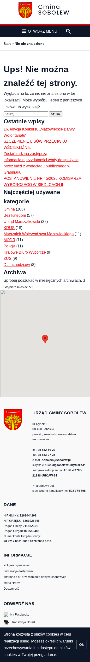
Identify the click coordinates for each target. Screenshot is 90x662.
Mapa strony (12, 583)
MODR (9, 240)
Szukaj (56, 114)
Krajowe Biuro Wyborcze (25, 252)
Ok (81, 645)
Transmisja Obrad (19, 623)
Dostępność (11, 588)
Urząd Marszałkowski (22, 222)
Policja (9, 246)
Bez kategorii (15, 215)
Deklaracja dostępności (19, 571)
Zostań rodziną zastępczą (25, 154)
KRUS (9, 228)
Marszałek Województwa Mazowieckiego (39, 234)
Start (7, 43)
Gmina (9, 209)
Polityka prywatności (17, 565)
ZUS (8, 258)
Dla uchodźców (17, 265)
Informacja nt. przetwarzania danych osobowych (35, 577)
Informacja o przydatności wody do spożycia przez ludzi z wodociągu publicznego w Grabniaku (41, 166)
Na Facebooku (17, 615)
